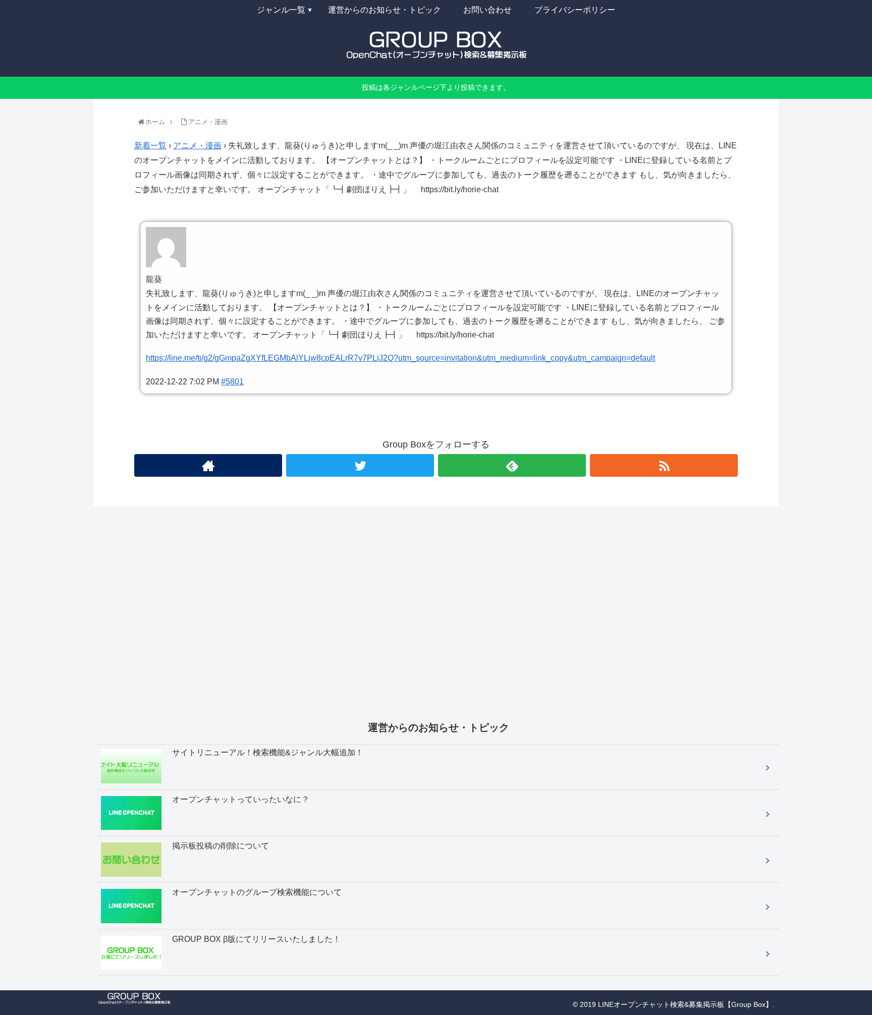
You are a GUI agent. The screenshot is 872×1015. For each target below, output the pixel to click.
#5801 (232, 381)
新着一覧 (150, 145)
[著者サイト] (208, 465)
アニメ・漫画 (197, 145)
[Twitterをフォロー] (360, 465)
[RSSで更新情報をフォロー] (664, 465)
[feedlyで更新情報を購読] (512, 465)
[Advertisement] (401, 620)
